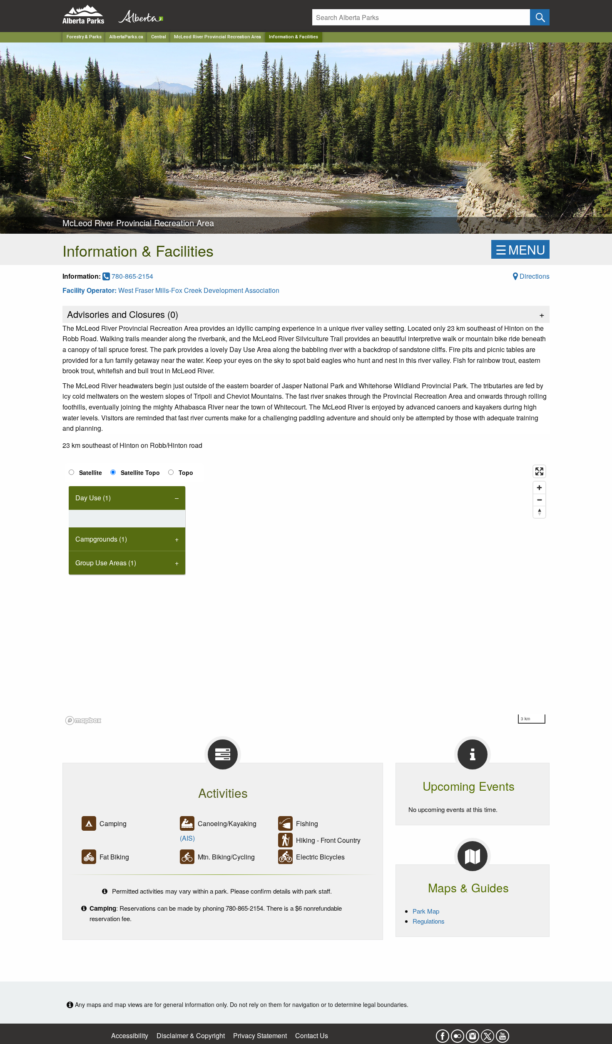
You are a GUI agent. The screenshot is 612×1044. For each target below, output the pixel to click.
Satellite (90, 472)
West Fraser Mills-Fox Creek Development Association (198, 290)
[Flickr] (457, 1033)
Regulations (429, 921)
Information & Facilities (293, 37)
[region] (306, 594)
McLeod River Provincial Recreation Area (217, 37)
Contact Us (311, 1035)
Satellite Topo (140, 472)
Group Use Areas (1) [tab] (105, 562)
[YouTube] (502, 1033)
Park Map (426, 911)
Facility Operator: (90, 290)
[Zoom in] (539, 488)
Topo (186, 472)
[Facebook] (442, 1033)
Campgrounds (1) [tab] (101, 539)
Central (158, 37)
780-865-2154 (131, 276)
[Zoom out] (539, 500)
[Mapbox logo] (83, 720)
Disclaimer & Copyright (191, 1035)
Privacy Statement (260, 1035)
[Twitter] (487, 1033)
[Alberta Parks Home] (88, 14)
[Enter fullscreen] (539, 471)
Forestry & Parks (84, 37)
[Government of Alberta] (138, 14)
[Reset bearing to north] (539, 512)
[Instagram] (472, 1033)
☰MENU (520, 249)
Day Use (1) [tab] (93, 497)
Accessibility (129, 1035)
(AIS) (187, 838)
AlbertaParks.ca (126, 37)
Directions (534, 276)
